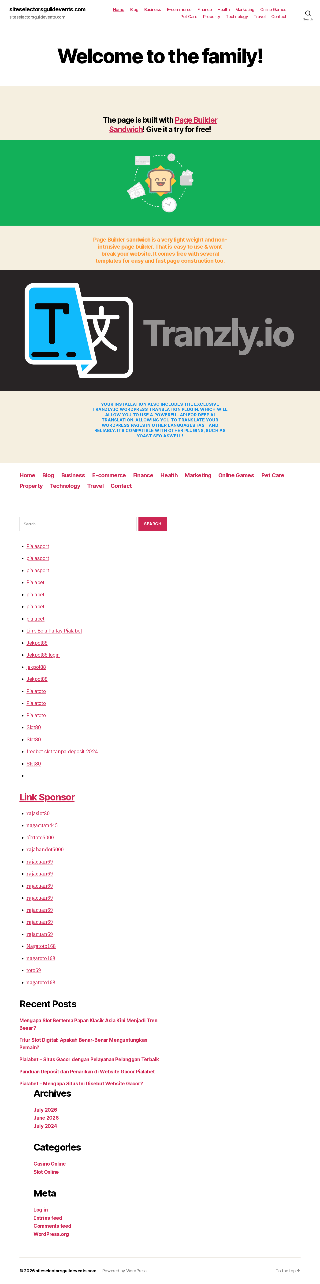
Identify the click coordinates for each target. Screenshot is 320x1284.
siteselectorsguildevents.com (47, 9)
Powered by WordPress (124, 1270)
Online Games (273, 9)
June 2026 (46, 1118)
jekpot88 (36, 667)
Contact (279, 16)
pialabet (35, 595)
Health (224, 9)
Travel (259, 16)
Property (211, 16)
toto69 (33, 970)
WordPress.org (51, 1234)
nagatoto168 (40, 958)
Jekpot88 (37, 643)
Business (152, 9)
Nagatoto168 (41, 946)
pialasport (37, 558)
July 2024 (45, 1126)
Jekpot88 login (43, 655)
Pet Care (189, 16)
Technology (237, 16)
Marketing (244, 9)
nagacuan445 (42, 825)
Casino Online (49, 1164)
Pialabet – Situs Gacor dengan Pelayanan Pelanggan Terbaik (89, 1059)
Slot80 (33, 727)
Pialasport (37, 546)
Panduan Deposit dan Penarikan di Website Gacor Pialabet (87, 1072)
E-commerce (179, 9)
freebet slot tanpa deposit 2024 (62, 751)
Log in (40, 1210)
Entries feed (47, 1218)
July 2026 (45, 1110)
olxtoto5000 (40, 838)
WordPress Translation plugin (159, 409)
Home (118, 9)
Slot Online (46, 1172)
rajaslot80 (38, 814)
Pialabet (35, 582)
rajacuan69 (39, 862)
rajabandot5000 (45, 850)
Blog (134, 9)
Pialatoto (36, 691)
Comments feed (52, 1226)
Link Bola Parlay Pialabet (54, 631)
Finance (204, 9)
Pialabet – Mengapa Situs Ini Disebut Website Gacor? (81, 1084)
